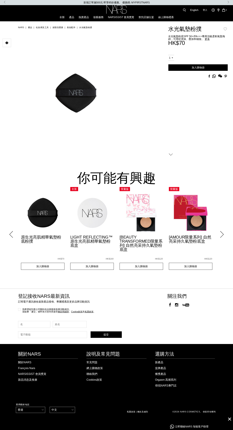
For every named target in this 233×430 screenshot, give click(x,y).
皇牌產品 (160, 368)
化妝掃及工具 (42, 27)
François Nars (26, 368)
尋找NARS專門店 (166, 385)
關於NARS (24, 362)
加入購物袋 (198, 67)
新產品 (159, 362)
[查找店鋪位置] (218, 10)
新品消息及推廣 (27, 379)
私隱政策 (131, 412)
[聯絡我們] (213, 10)
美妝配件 (71, 27)
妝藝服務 (98, 17)
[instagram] (176, 305)
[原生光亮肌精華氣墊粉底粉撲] (42, 213)
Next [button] (228, 2)
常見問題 (91, 362)
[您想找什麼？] (185, 10)
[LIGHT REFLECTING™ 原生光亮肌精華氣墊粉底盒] (92, 213)
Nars (21, 27)
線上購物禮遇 (166, 17)
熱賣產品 (84, 17)
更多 (207, 39)
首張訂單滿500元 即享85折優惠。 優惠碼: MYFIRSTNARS (116, 2)
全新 (62, 17)
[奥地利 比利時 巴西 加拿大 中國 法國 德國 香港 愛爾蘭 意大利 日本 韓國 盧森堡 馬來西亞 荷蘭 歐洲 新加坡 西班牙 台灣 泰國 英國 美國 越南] (30, 410)
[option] (116, 2)
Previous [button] (4, 2)
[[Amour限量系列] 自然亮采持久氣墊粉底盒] (190, 213)
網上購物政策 (94, 368)
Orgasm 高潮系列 (165, 379)
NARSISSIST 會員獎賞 (121, 17)
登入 (205, 10)
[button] (75, 89)
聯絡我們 (91, 373)
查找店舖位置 (146, 17)
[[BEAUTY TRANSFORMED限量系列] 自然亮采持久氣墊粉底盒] (141, 213)
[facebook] (170, 305)
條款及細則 (142, 412)
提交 (106, 334)
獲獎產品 (160, 373)
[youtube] (185, 305)
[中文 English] (62, 410)
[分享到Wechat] (220, 76)
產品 (71, 17)
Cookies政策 (94, 379)
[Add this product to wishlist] (225, 30)
